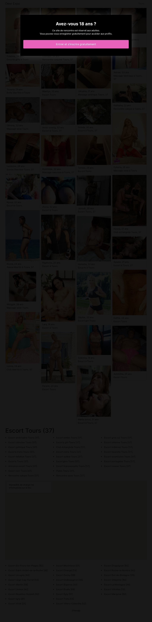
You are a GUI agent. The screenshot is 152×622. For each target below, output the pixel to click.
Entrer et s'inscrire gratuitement (76, 44)
